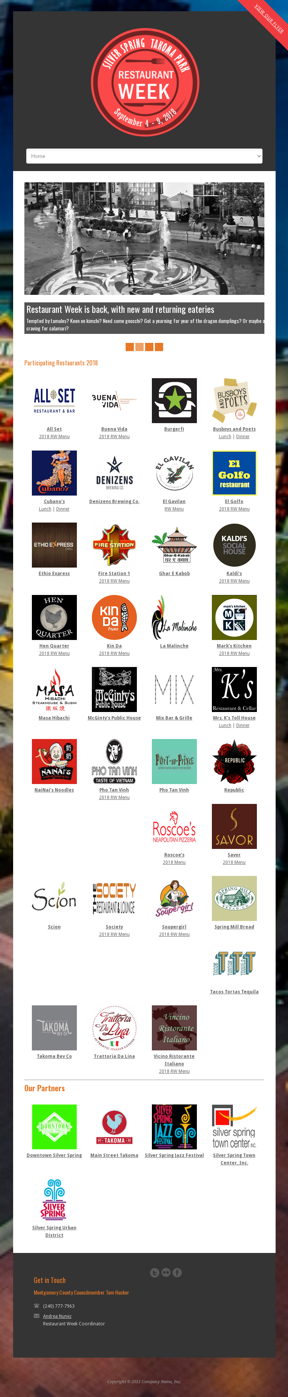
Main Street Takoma (114, 1148)
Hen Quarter (54, 638)
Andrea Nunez (57, 1308)
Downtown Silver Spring (54, 1148)
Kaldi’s (234, 566)
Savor (234, 847)
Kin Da (114, 638)
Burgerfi (174, 421)
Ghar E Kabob (174, 566)
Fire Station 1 (114, 566)
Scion (54, 919)
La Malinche (174, 638)
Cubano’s (54, 494)
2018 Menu (174, 855)
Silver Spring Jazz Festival (174, 1148)
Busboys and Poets (234, 421)
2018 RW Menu (54, 429)
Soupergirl (174, 919)
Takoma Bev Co (54, 1049)
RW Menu (174, 501)
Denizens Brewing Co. (114, 494)
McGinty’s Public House (114, 710)
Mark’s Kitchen (234, 638)
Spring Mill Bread (234, 919)
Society (114, 919)
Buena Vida (114, 421)
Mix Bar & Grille (174, 710)
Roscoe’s (174, 847)
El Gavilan (174, 494)
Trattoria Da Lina (114, 1049)
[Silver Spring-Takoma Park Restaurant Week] (144, 137)
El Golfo (234, 494)
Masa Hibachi (54, 710)
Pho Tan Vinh (114, 782)
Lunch (225, 429)
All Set (54, 421)
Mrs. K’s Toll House (234, 710)
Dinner (243, 429)
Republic (234, 782)
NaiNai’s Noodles (54, 782)
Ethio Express (54, 566)
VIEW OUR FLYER (269, 19)
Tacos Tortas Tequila (234, 984)
